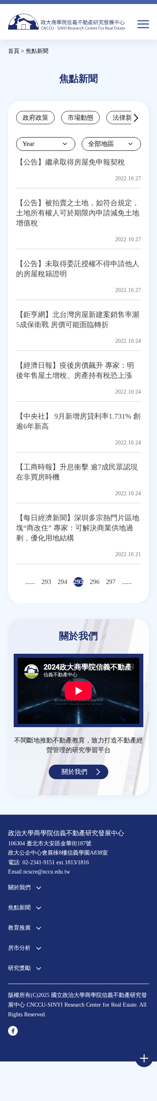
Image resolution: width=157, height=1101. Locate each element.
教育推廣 (19, 928)
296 (94, 581)
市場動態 (80, 117)
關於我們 (74, 771)
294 (62, 581)
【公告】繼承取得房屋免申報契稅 (70, 162)
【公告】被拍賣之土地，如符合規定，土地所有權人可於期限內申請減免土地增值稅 (77, 213)
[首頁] (66, 24)
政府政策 (35, 117)
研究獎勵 (19, 968)
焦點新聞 (19, 908)
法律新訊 (125, 117)
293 (46, 581)
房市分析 (19, 948)
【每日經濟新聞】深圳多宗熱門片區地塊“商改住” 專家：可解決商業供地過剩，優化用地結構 (77, 528)
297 (111, 581)
